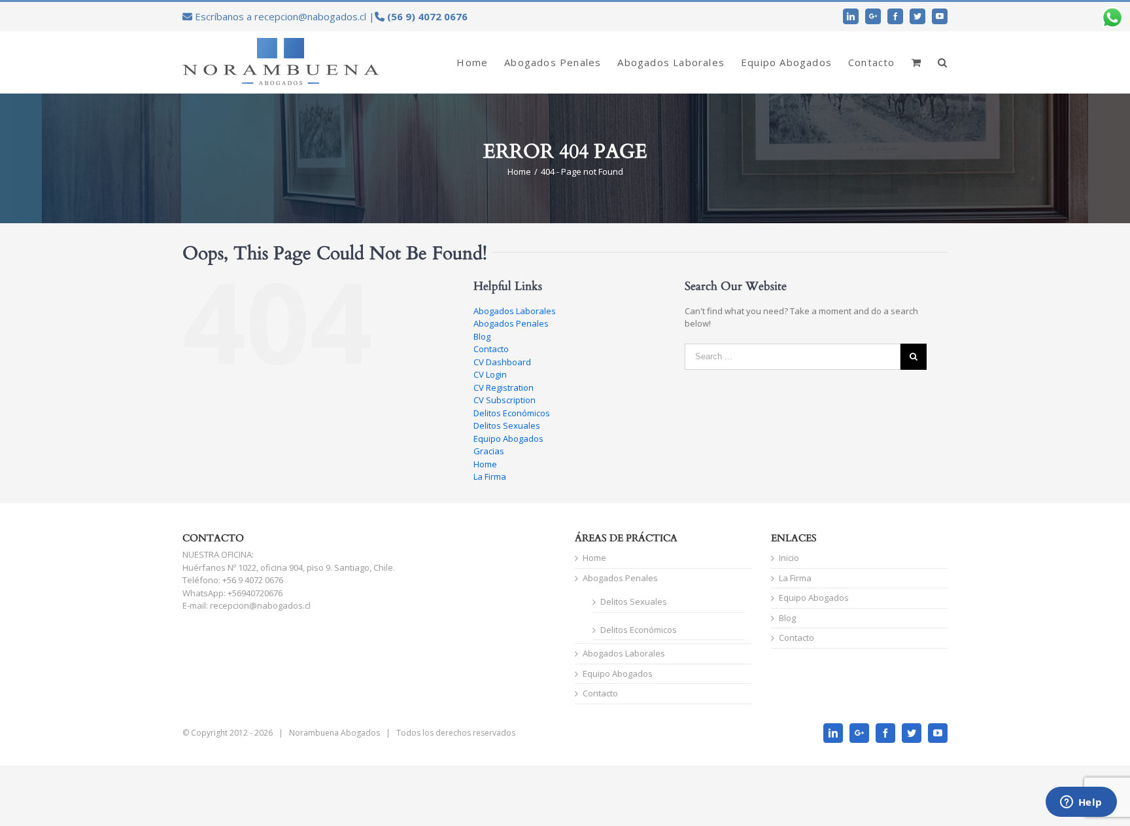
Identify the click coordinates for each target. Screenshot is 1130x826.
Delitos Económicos (511, 413)
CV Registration (503, 387)
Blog (481, 336)
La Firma (489, 476)
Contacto (491, 349)
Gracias (488, 451)
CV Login (490, 374)
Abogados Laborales (514, 311)
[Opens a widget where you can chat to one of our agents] (1081, 803)
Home (485, 464)
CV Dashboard (502, 362)
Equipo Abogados (508, 438)
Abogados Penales (511, 323)
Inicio (789, 558)
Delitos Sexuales (506, 425)
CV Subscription (504, 400)
